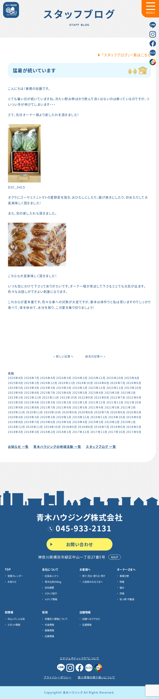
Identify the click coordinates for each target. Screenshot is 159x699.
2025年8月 (132, 378)
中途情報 (49, 624)
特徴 (122, 581)
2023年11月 (115, 388)
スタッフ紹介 (51, 593)
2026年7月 (31, 378)
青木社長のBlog (53, 581)
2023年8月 (31, 392)
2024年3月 (47, 388)
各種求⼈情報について (56, 618)
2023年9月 (15, 392)
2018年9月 (69, 427)
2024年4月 (31, 388)
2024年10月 (84, 383)
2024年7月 (117, 383)
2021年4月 (96, 407)
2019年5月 (64, 422)
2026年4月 (47, 378)
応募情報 (49, 636)
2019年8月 (15, 422)
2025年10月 (115, 378)
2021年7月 (47, 407)
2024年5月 (15, 388)
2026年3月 (64, 378)
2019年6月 (47, 422)
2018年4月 (15, 432)
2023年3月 (112, 392)
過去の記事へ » (95, 356)
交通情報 (87, 624)
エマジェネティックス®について (79, 658)
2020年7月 (101, 412)
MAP (114, 557)
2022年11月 (50, 397)
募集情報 (49, 630)
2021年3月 (112, 407)
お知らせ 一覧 (18, 446)
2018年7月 (101, 427)
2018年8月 (85, 427)
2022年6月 (134, 397)
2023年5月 (80, 392)
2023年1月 (15, 397)
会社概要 (49, 587)
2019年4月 (80, 422)
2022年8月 (101, 397)
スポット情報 (14, 624)
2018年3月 (31, 432)
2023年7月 (47, 392)
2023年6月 (64, 392)
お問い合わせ (79, 544)
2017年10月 (116, 432)
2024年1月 (80, 388)
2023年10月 (132, 388)
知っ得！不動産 (127, 599)
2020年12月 (16, 412)
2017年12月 (80, 432)
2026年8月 (15, 378)
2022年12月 (32, 397)
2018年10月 (52, 427)
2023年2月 (128, 392)
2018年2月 (47, 432)
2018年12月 (16, 427)
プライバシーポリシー (57, 677)
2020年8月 (85, 412)
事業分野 (124, 576)
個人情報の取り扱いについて (96, 677)
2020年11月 (34, 412)
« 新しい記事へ (63, 356)
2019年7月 (31, 422)
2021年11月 (115, 402)
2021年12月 (96, 402)
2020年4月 (15, 417)
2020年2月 (47, 417)
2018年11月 (34, 427)
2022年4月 (31, 402)
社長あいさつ (51, 576)
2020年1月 (64, 417)
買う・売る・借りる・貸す (93, 576)
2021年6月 (64, 407)
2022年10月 (68, 397)
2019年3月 (96, 422)
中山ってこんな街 (16, 618)
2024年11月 (66, 383)
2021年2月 (128, 407)
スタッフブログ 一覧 (101, 446)
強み (122, 587)
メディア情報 (51, 599)
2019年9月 (134, 417)
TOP (8, 569)
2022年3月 (47, 402)
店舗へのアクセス (91, 618)
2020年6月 (117, 412)
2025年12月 (96, 378)
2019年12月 (80, 417)
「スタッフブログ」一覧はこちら (126, 54)
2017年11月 (98, 432)
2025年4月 (15, 383)
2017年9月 (134, 432)
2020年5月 (134, 412)
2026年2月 (80, 378)
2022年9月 (85, 397)
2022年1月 (80, 402)
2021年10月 (132, 402)
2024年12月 (48, 383)
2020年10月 (52, 412)
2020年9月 (69, 412)
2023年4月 (96, 392)
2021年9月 (15, 407)
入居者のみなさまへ (92, 581)
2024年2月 (64, 388)
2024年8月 (101, 383)
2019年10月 (116, 417)
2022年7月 (117, 397)
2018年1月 (64, 432)
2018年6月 (117, 427)
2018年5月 (134, 427)
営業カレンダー (15, 576)
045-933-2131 (83, 528)
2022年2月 (64, 402)
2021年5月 (80, 407)
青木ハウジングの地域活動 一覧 (57, 446)
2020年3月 (31, 417)
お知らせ (12, 581)
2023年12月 (96, 388)
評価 (122, 593)
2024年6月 (134, 383)
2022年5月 (15, 402)
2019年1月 (128, 422)
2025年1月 (31, 383)
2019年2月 (112, 422)
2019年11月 (98, 417)
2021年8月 (31, 407)
